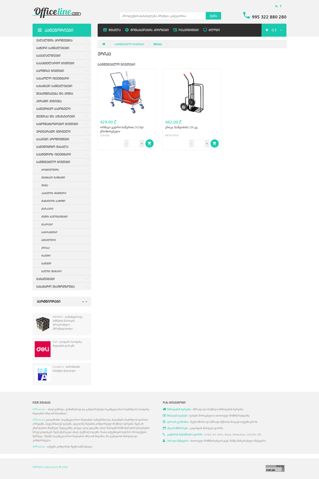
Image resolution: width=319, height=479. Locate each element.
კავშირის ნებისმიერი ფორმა (184, 434)
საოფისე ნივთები (50, 70)
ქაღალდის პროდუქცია (54, 40)
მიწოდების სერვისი (179, 409)
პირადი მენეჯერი (177, 440)
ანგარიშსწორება (177, 428)
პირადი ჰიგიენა (49, 101)
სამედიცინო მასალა (52, 146)
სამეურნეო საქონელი (53, 108)
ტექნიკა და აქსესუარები (55, 116)
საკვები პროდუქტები (52, 139)
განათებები (45, 279)
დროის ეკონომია (177, 421)
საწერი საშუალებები (52, 48)
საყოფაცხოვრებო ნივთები (57, 124)
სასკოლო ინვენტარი (52, 78)
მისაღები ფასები (177, 415)
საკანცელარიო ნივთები (55, 63)
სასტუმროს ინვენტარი (53, 154)
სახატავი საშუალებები (54, 86)
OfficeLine (39, 409)
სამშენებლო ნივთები (53, 162)
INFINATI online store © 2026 (50, 467)
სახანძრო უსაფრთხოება (55, 286)
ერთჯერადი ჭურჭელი (53, 131)
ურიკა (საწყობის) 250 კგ (181, 127)
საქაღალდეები (48, 55)
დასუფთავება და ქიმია (54, 93)
